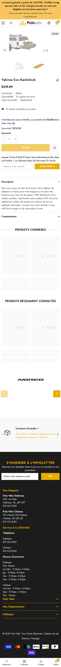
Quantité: (6, 133)
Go (50, 476)
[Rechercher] (11, 23)
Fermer (58, 3)
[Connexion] (49, 23)
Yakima (18, 93)
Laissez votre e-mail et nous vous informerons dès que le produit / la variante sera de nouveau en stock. (30, 159)
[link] (15, 283)
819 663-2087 (10, 506)
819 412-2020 (10, 521)
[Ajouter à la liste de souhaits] (54, 147)
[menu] (3, 23)
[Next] (56, 50)
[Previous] (51, 50)
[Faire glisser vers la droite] (57, 434)
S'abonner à (47, 166)
